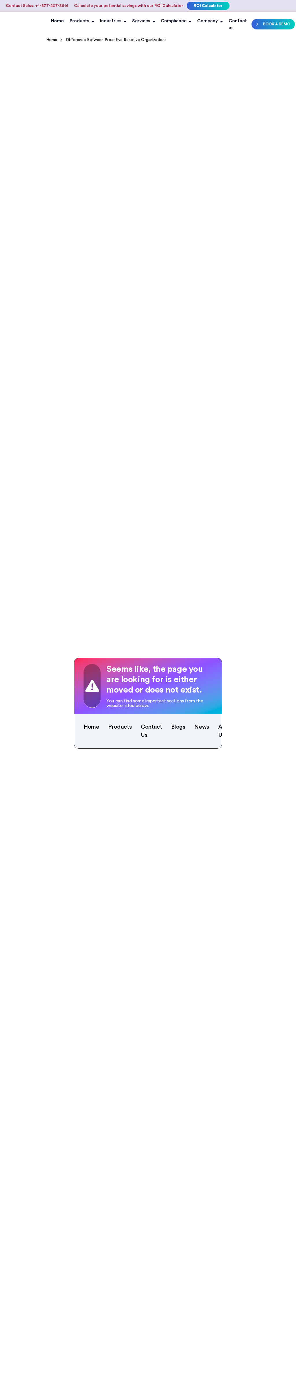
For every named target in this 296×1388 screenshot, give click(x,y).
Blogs (178, 727)
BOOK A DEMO (276, 24)
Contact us (238, 24)
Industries (110, 20)
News (201, 727)
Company (207, 20)
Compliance (173, 20)
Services (141, 20)
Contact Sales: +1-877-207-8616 (37, 6)
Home (57, 20)
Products (79, 20)
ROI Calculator (208, 6)
